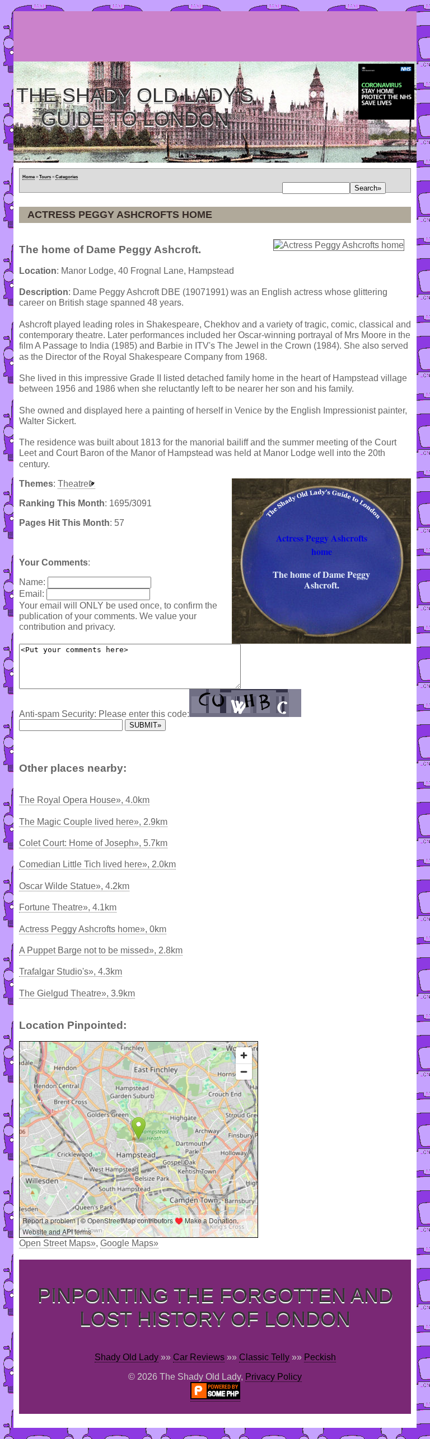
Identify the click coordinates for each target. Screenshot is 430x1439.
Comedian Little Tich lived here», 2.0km (97, 864)
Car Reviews (199, 1357)
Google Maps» (129, 1243)
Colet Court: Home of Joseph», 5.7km (93, 843)
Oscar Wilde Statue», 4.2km (74, 886)
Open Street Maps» (57, 1243)
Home (28, 176)
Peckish (320, 1357)
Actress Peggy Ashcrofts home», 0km (92, 929)
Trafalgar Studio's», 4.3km (70, 971)
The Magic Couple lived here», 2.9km (93, 822)
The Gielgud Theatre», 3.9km (77, 993)
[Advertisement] (217, 36)
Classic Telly (264, 1357)
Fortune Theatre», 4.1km (67, 907)
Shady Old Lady (126, 1357)
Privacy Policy (273, 1376)
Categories (66, 176)
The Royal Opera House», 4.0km (84, 800)
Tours (45, 176)
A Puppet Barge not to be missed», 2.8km (101, 950)
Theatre (73, 483)
